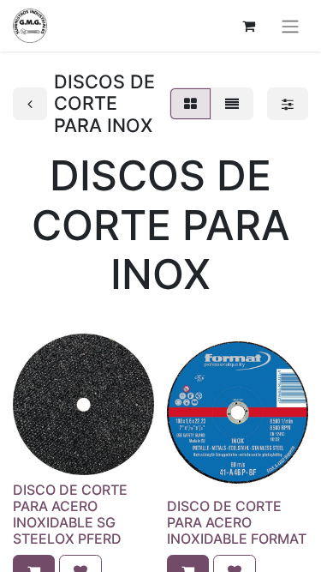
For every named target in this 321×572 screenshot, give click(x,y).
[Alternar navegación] (290, 26)
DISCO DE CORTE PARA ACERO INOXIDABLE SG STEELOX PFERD (70, 514)
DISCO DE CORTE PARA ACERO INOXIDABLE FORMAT (236, 522)
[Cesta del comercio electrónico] (248, 26)
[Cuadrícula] (190, 103)
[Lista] (232, 103)
